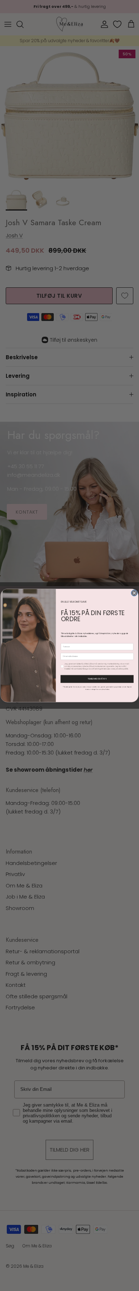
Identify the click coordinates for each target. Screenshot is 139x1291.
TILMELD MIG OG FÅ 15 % (97, 679)
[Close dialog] (134, 593)
